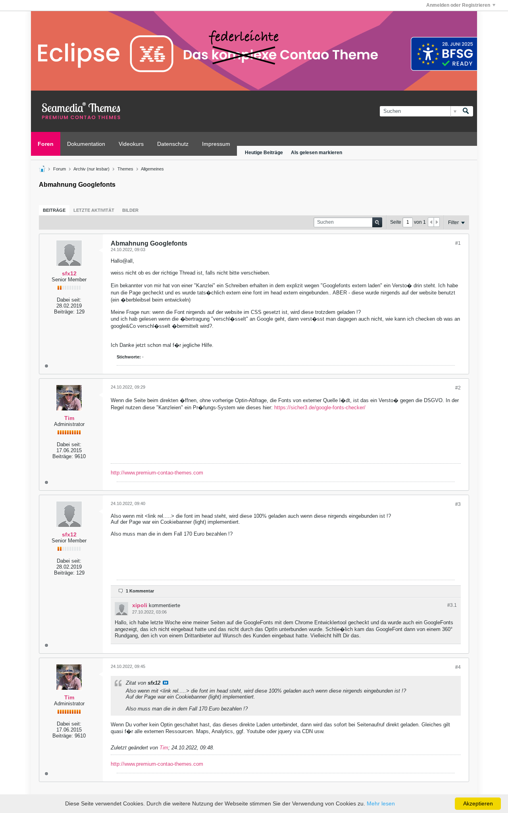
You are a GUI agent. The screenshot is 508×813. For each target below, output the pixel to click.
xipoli (139, 605)
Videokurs (131, 144)
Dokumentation (86, 144)
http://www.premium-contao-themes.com (157, 473)
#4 (458, 667)
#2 (458, 388)
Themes (125, 168)
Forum (59, 168)
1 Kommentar (140, 590)
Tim (69, 418)
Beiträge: (64, 312)
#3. (452, 605)
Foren (46, 144)
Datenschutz (173, 144)
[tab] (54, 210)
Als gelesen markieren (316, 152)
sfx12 (69, 273)
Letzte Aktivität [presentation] (93, 210)
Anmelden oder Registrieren (458, 5)
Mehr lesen (381, 803)
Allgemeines (152, 168)
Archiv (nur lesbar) (91, 168)
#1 (458, 243)
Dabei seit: (69, 300)
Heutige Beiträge (264, 152)
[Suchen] (466, 111)
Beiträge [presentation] (54, 210)
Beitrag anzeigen (165, 683)
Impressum (216, 144)
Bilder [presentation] (130, 210)
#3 (458, 504)
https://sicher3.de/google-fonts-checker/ (320, 407)
